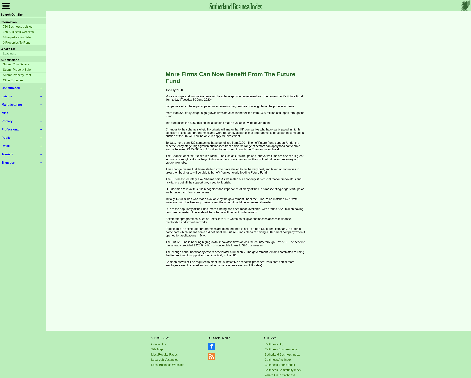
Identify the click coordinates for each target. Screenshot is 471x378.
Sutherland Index (235, 6)
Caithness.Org (274, 344)
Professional (10, 129)
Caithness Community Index (283, 370)
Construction (11, 88)
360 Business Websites (18, 31)
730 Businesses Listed (18, 26)
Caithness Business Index (282, 349)
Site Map (157, 349)
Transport (8, 162)
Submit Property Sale (17, 69)
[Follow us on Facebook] (211, 349)
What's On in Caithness (280, 375)
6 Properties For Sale (17, 37)
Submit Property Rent (17, 75)
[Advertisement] (235, 41)
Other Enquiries (13, 80)
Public (6, 137)
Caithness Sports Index (280, 364)
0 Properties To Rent (16, 42)
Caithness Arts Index (278, 359)
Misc (5, 112)
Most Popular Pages (164, 354)
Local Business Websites (167, 364)
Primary (7, 121)
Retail (6, 146)
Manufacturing (12, 104)
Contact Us (158, 344)
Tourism (7, 154)
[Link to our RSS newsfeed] (211, 356)
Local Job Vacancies (164, 359)
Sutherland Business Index (282, 354)
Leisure (7, 96)
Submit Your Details (16, 64)
